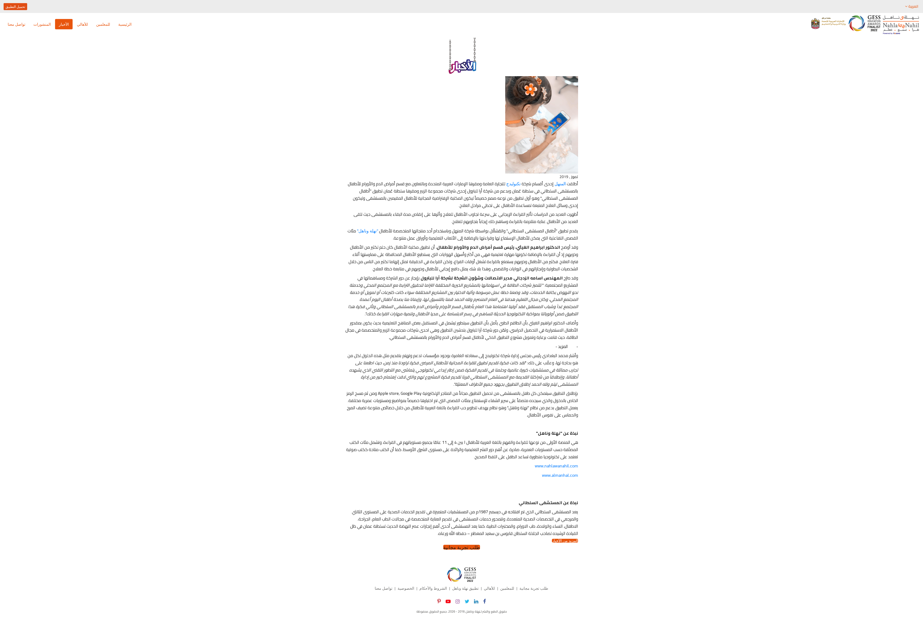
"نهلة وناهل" (367, 230)
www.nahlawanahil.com (556, 465)
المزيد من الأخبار (565, 541)
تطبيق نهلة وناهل (465, 588)
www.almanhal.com (560, 475)
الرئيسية (124, 24)
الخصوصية (406, 588)
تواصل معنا (16, 24)
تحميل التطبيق (15, 6)
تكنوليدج (513, 183)
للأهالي (82, 24)
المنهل (560, 183)
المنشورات (42, 24)
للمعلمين (103, 24)
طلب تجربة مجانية (461, 547)
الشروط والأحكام (433, 588)
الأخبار (64, 24)
